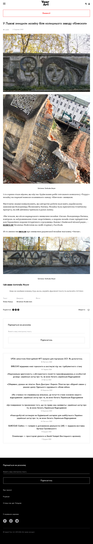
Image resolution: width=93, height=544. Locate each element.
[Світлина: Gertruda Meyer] (46, 139)
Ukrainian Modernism (24, 302)
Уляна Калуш (8, 302)
